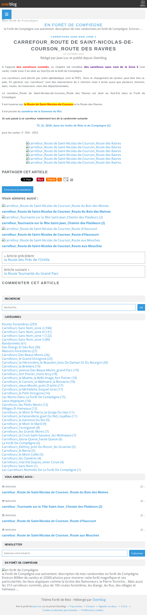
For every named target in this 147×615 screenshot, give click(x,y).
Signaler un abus (108, 606)
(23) (27, 359)
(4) (21, 458)
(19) (21, 366)
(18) (29, 374)
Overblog (99, 600)
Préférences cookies (92, 610)
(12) (25, 405)
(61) (14, 343)
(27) (19, 351)
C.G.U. (124, 606)
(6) (32, 439)
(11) (38, 412)
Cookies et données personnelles (60, 610)
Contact (90, 606)
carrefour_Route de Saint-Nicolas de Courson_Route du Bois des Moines (55, 492)
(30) (21, 347)
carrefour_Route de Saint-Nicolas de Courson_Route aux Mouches (50, 535)
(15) (33, 397)
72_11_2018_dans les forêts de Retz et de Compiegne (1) (73, 125)
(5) (39, 447)
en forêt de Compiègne (74, 25)
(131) (27, 332)
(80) (26, 339)
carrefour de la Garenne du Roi (41, 111)
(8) (21, 428)
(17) (32, 385)
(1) (20, 466)
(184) (27, 328)
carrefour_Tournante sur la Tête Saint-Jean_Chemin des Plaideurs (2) (52, 506)
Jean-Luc (37, 606)
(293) (19, 324)
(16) (26, 393)
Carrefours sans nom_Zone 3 (73, 37)
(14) (16, 401)
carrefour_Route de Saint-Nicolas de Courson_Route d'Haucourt (49, 521)
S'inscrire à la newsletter (17, 189)
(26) (26, 355)
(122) (27, 336)
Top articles (76, 606)
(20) (55, 362)
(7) (25, 431)
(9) (26, 420)
